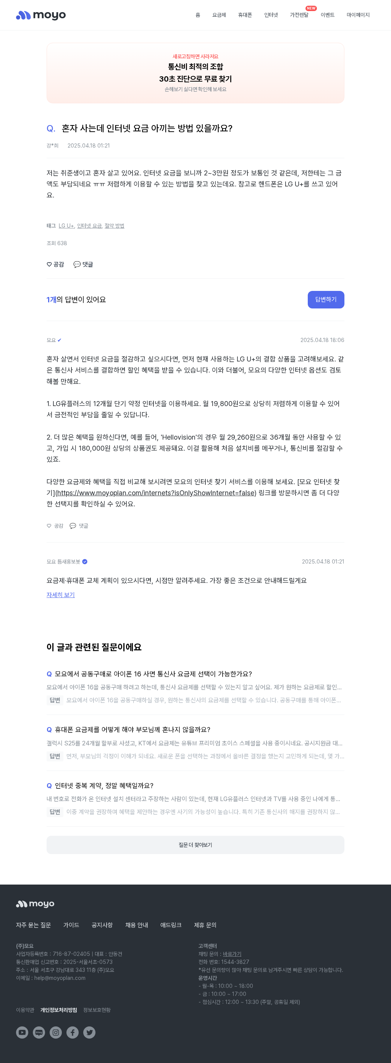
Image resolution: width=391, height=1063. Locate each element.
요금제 (219, 15)
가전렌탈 (302, 12)
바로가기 (232, 954)
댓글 (83, 264)
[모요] (35, 904)
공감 (55, 264)
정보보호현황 (97, 1010)
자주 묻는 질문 (33, 925)
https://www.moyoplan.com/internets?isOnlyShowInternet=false (155, 493)
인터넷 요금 (89, 226)
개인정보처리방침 (58, 1010)
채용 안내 (136, 925)
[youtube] (22, 1032)
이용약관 (25, 1010)
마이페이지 (358, 15)
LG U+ (66, 226)
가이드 (71, 925)
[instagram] (56, 1032)
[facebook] (72, 1032)
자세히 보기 (61, 595)
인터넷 (271, 15)
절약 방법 (114, 226)
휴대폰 (245, 15)
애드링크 (171, 925)
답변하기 (326, 299)
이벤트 (327, 15)
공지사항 (102, 925)
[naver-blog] (39, 1032)
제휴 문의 (205, 925)
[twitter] (89, 1032)
